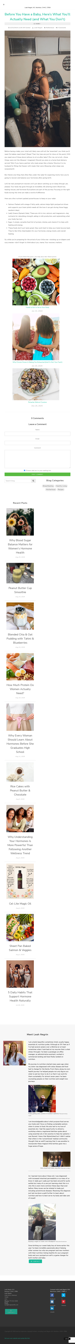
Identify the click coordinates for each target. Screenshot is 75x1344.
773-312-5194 (13, 1301)
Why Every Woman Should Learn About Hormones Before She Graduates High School (20, 744)
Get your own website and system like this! (17, 1338)
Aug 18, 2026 (20, 698)
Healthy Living (61, 486)
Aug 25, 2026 (20, 557)
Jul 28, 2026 (20, 1005)
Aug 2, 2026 (20, 955)
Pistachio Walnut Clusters (37, 402)
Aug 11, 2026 (20, 756)
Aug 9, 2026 (20, 799)
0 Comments (61, 28)
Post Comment (37, 474)
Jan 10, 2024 (37, 311)
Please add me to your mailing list (38, 471)
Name (37, 430)
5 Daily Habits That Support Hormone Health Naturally (20, 996)
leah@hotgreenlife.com (11, 1305)
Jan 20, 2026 (37, 366)
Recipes (61, 489)
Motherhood (50, 28)
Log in (67, 1339)
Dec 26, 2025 (37, 406)
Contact (36, 1261)
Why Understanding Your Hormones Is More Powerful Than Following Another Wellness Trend (20, 845)
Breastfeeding (48, 486)
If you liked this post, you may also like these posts (37, 257)
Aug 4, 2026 (20, 858)
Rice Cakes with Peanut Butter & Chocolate (20, 791)
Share (37, 23)
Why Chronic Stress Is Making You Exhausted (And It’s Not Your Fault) (37, 362)
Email (37, 439)
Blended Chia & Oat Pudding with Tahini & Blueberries (20, 639)
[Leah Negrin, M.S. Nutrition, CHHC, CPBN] (37, 4)
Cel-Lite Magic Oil (20, 904)
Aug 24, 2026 (20, 597)
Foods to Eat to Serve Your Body (37, 307)
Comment (37, 448)
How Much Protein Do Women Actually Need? (20, 689)
